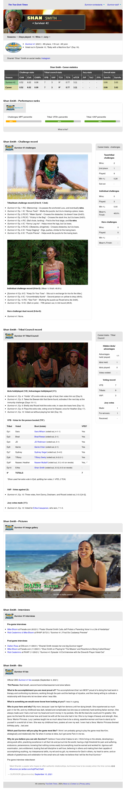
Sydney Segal (40, 452)
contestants (93, 4)
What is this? (63, 129)
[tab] (15, 108)
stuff (113, 4)
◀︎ (9, 566)
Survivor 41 (30, 44)
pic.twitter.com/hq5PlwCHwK (31, 769)
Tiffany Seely (40, 457)
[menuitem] (94, 4)
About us (66, 784)
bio (25, 679)
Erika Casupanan (40, 507)
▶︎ (119, 566)
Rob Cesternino (14, 652)
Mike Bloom (12, 629)
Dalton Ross (12, 645)
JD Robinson (40, 441)
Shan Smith (39, 467)
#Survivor (14, 769)
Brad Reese (39, 436)
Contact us (75, 784)
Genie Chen (39, 447)
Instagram (45, 58)
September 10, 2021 (43, 774)
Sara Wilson (39, 431)
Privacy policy (85, 784)
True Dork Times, (52, 784)
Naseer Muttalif (41, 462)
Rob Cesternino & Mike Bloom (20, 632)
